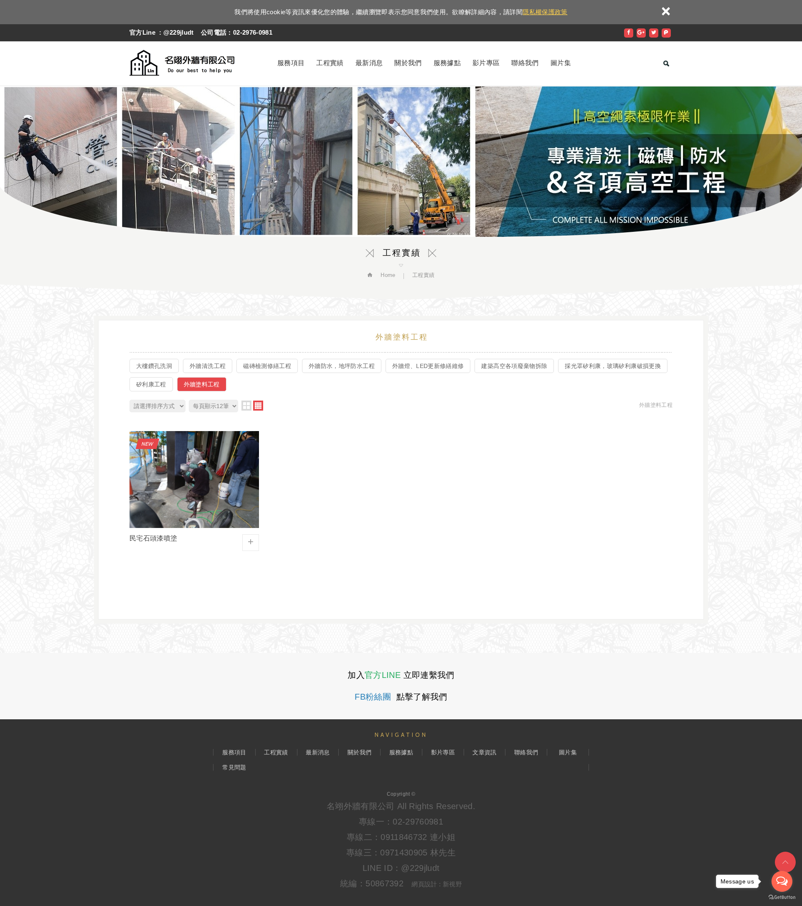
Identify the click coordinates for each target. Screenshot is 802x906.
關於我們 (407, 62)
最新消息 (369, 62)
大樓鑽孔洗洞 (154, 366)
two (246, 406)
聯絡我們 (524, 62)
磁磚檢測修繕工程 (267, 366)
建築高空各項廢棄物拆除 (514, 366)
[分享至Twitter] (653, 33)
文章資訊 (484, 752)
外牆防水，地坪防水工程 (342, 366)
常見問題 (234, 767)
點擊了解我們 (401, 696)
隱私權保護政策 (545, 11)
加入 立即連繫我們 (401, 675)
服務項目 (291, 62)
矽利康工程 (151, 384)
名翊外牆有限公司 (181, 63)
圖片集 (561, 62)
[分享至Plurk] (666, 33)
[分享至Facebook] (628, 33)
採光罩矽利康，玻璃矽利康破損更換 (613, 366)
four (258, 406)
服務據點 (447, 62)
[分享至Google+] (641, 33)
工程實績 (329, 62)
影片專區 (486, 62)
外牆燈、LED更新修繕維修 (428, 366)
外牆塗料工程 (202, 384)
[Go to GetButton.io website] (782, 897)
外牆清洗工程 (208, 366)
